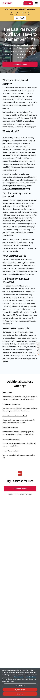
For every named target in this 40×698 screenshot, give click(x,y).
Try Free (28, 3)
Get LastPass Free (20, 64)
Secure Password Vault (10, 451)
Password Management (11, 439)
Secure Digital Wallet (10, 427)
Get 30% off (20, 18)
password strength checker (13, 188)
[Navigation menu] (36, 3)
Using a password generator (13, 203)
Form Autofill (7, 392)
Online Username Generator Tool (14, 416)
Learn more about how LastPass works (18, 274)
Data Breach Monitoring (11, 404)
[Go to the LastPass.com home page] (7, 3)
